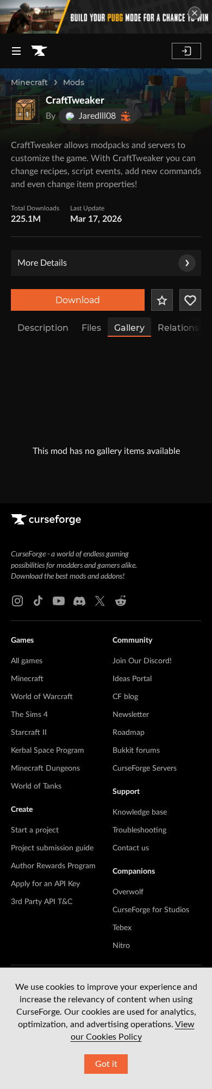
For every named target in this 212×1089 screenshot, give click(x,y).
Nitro (121, 946)
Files (91, 328)
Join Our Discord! (142, 661)
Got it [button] (106, 1064)
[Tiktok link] (38, 600)
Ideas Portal (132, 679)
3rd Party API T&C (41, 902)
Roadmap (129, 732)
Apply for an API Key (45, 884)
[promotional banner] (106, 17)
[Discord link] (79, 600)
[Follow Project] (190, 300)
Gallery (129, 328)
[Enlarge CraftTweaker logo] (25, 109)
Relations (178, 328)
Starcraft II (29, 732)
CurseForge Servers (145, 768)
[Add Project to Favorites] (162, 300)
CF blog (125, 697)
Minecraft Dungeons (45, 768)
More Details (42, 263)
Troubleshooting (139, 830)
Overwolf (128, 892)
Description (42, 328)
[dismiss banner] (194, 13)
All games (26, 661)
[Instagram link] (17, 600)
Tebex (122, 928)
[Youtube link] (58, 600)
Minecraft (29, 82)
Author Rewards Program (53, 866)
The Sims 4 (29, 715)
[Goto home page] (39, 51)
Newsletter (131, 715)
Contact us (131, 848)
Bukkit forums (136, 750)
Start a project (35, 830)
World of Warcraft (42, 697)
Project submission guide (52, 848)
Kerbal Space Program (47, 750)
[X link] (100, 600)
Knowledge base (140, 812)
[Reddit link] (120, 600)
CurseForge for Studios (151, 910)
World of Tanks (36, 786)
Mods (73, 82)
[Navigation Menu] (16, 51)
